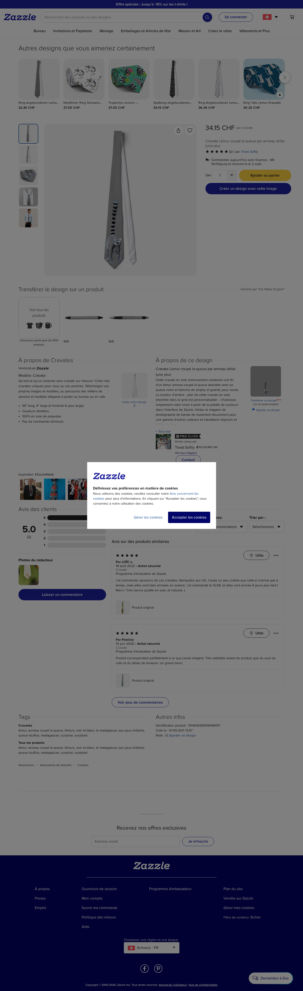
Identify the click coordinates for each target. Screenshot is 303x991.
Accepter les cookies (189, 517)
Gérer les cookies (148, 517)
